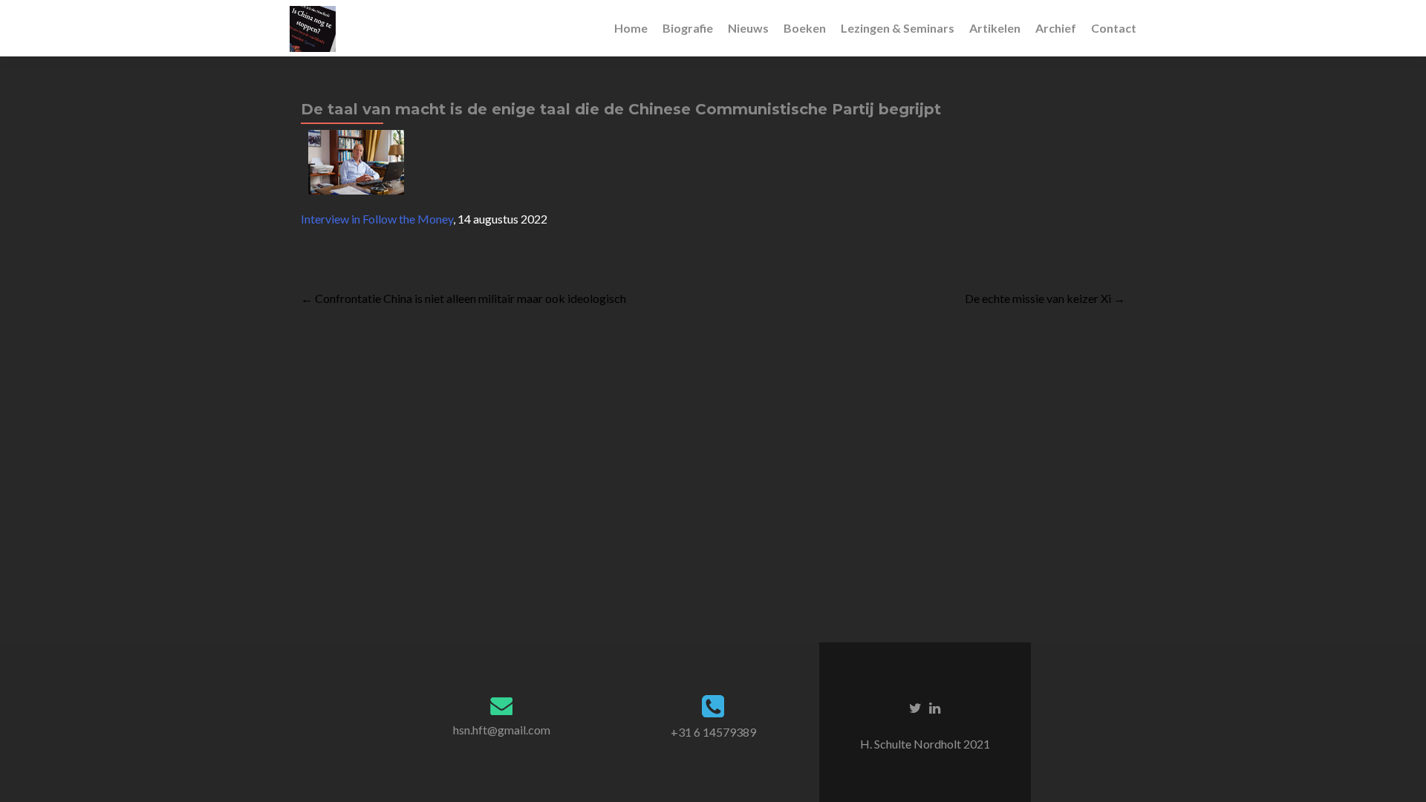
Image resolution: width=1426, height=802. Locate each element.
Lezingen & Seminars (897, 28)
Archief (1055, 28)
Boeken (805, 28)
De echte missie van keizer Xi (1045, 298)
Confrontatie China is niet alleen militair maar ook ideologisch (463, 298)
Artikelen (994, 28)
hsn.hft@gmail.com (501, 730)
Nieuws (748, 28)
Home (631, 28)
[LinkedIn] (934, 707)
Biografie (687, 28)
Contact (1113, 28)
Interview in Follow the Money (377, 219)
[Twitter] (915, 707)
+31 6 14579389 (713, 732)
